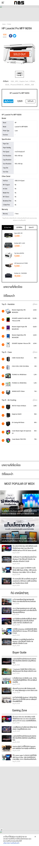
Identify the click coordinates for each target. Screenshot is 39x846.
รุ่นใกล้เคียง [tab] (19, 227)
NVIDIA (27, 84)
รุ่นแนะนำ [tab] (31, 227)
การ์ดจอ (32, 81)
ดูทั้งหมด (35, 304)
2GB (32, 84)
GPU (16, 81)
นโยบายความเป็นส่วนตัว (11, 843)
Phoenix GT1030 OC (17, 84)
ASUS (7, 84)
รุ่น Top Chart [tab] (7, 227)
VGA (12, 81)
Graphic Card (23, 81)
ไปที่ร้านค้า (31, 101)
